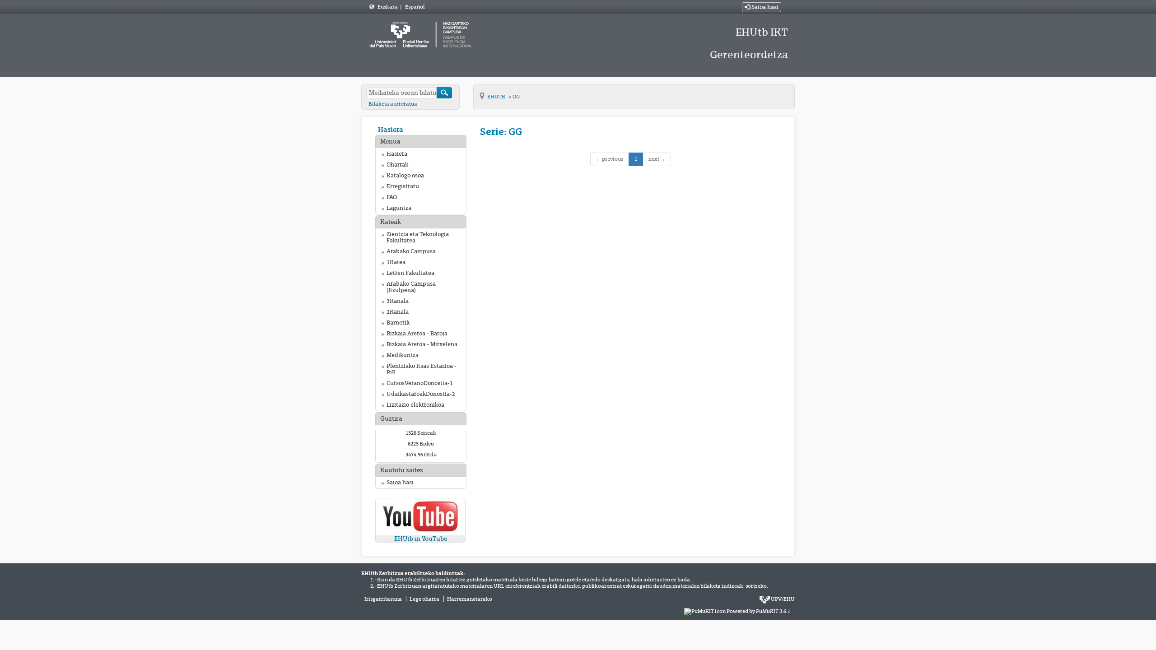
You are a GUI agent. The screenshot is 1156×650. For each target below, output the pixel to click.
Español (414, 7)
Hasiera (390, 129)
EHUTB (496, 96)
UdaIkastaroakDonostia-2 (421, 394)
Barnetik (398, 323)
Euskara (388, 7)
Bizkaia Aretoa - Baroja (417, 333)
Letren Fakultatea (410, 273)
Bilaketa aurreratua (392, 104)
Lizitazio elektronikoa (415, 405)
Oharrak (397, 165)
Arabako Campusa (411, 251)
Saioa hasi (764, 7)
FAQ (392, 197)
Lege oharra (424, 599)
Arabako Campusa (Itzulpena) (411, 287)
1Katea (396, 262)
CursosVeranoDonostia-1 (420, 383)
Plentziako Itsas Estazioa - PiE (422, 369)
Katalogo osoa (405, 175)
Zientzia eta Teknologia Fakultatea (418, 237)
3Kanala (398, 301)
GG (516, 96)
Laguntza (399, 208)
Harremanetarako (469, 599)
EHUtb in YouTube (420, 538)
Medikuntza (403, 355)
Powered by (758, 611)
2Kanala (398, 312)
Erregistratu (403, 186)
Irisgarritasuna (383, 599)
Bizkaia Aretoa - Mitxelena (422, 344)
